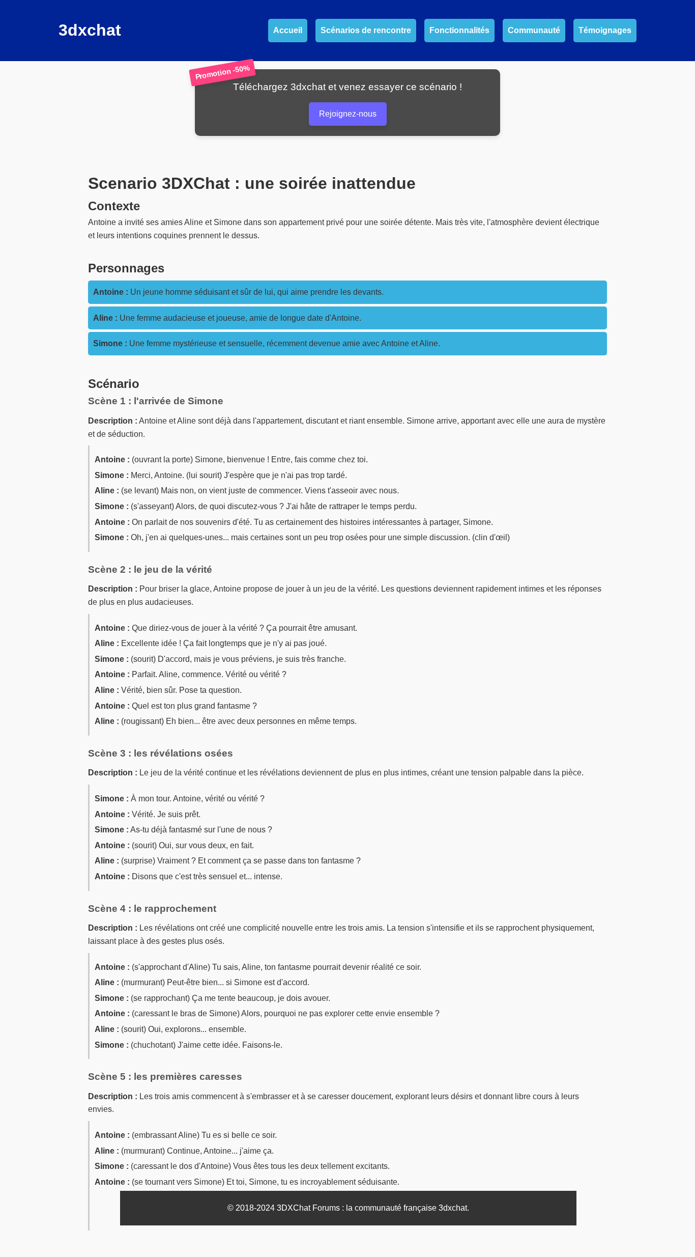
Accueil (287, 30)
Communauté (534, 30)
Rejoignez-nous (348, 113)
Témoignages (604, 30)
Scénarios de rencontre (366, 30)
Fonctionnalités (459, 30)
